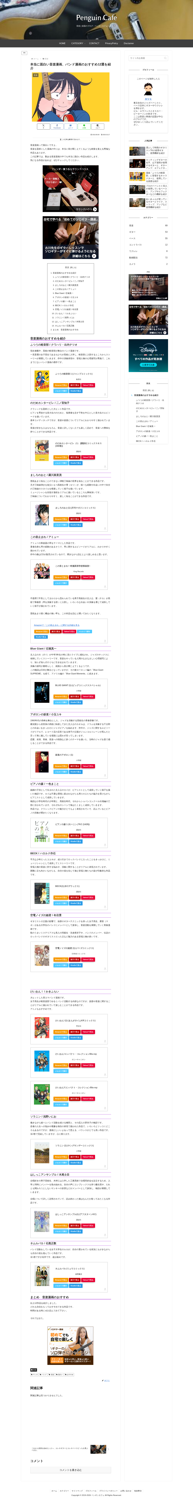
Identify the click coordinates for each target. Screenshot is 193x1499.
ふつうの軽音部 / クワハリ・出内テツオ (72, 277)
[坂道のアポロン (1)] (42, 762)
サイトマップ (77, 1491)
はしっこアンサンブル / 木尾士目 (69, 321)
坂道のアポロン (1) (64, 755)
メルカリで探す (61, 391)
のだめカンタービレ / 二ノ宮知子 (69, 281)
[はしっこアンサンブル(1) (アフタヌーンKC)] (42, 1221)
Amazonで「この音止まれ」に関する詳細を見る (57, 625)
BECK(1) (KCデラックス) (67, 886)
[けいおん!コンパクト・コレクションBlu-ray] (42, 1061)
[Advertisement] (52, 1420)
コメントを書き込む (70, 1470)
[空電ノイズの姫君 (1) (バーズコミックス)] (42, 955)
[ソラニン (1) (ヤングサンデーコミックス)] (42, 1152)
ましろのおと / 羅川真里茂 (66, 285)
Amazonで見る (61, 385)
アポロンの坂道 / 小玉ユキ (66, 297)
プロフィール (90, 1491)
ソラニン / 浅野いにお (64, 317)
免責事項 (138, 1491)
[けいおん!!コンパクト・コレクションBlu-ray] (42, 1094)
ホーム (54, 1491)
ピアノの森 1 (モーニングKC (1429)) (72, 824)
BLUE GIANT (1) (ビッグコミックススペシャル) (77, 685)
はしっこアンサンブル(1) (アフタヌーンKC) (75, 1214)
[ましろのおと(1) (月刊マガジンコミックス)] (42, 514)
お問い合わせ (125, 1491)
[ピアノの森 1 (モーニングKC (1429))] (42, 831)
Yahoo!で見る (88, 385)
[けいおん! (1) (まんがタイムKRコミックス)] (42, 1027)
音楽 (34, 1370)
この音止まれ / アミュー (65, 289)
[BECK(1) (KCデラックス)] (42, 893)
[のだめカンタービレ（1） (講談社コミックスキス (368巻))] (42, 450)
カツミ (148, 99)
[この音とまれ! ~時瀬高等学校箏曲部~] (42, 571)
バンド (44, 1375)
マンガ (35, 1375)
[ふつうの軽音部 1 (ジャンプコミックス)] (42, 381)
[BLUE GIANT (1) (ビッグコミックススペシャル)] (42, 692)
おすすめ (70, 1375)
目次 (67, 267)
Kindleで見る (76, 391)
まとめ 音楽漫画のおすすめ (65, 329)
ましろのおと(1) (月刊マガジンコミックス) (75, 508)
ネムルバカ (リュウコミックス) (69, 1269)
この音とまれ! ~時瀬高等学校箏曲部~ (72, 566)
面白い (60, 1375)
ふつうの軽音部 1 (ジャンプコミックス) (73, 374)
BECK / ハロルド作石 (64, 305)
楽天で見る (75, 385)
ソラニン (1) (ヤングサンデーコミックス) (74, 1145)
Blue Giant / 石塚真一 (64, 293)
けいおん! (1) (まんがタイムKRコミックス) (75, 1020)
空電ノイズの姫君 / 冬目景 (66, 309)
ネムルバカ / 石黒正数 (64, 326)
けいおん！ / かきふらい (65, 313)
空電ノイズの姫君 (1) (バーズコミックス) (74, 948)
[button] (97, 127)
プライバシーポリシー (108, 1491)
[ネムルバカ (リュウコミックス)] (42, 1275)
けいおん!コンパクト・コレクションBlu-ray (76, 1054)
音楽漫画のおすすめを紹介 (64, 273)
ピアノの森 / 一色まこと (65, 301)
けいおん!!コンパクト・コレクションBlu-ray (76, 1087)
